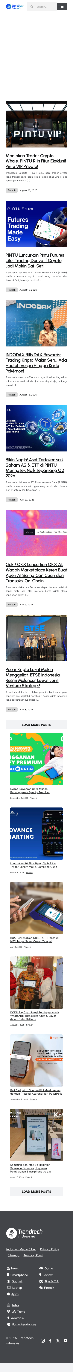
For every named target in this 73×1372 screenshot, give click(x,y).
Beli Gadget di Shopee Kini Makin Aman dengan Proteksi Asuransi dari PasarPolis (36, 1092)
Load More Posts (36, 725)
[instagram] (43, 1341)
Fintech (11, 190)
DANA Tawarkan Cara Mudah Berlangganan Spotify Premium (30, 790)
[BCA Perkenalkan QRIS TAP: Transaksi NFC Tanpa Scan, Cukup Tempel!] (36, 884)
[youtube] (65, 1341)
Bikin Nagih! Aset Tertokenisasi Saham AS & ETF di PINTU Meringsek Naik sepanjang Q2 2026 (35, 467)
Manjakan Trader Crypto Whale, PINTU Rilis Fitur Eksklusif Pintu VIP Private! (36, 161)
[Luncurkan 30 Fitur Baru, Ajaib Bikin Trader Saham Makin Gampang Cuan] (36, 810)
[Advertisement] (36, 51)
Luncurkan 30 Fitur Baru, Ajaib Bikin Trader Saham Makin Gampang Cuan (33, 865)
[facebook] (50, 1341)
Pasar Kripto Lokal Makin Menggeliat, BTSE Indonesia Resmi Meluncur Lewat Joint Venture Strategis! (33, 677)
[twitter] (58, 1341)
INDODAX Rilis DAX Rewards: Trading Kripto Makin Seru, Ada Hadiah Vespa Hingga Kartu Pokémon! (36, 362)
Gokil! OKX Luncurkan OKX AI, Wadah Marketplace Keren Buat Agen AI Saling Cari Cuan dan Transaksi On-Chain (36, 572)
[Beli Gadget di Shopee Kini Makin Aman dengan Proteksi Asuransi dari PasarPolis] (36, 1037)
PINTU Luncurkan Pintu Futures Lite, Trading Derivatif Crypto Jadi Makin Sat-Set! (35, 260)
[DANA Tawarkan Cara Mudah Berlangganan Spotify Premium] (36, 735)
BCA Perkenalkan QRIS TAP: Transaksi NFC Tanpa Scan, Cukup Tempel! (34, 939)
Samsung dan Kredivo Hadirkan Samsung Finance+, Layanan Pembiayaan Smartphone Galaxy (31, 1168)
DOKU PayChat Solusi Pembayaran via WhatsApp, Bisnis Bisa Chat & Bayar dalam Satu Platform (34, 1016)
